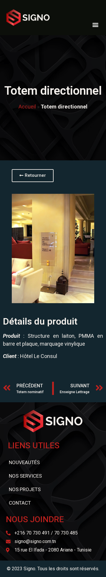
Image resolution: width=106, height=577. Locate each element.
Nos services (25, 476)
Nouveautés (24, 462)
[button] (95, 24)
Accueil (27, 106)
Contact (20, 503)
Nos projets (25, 489)
